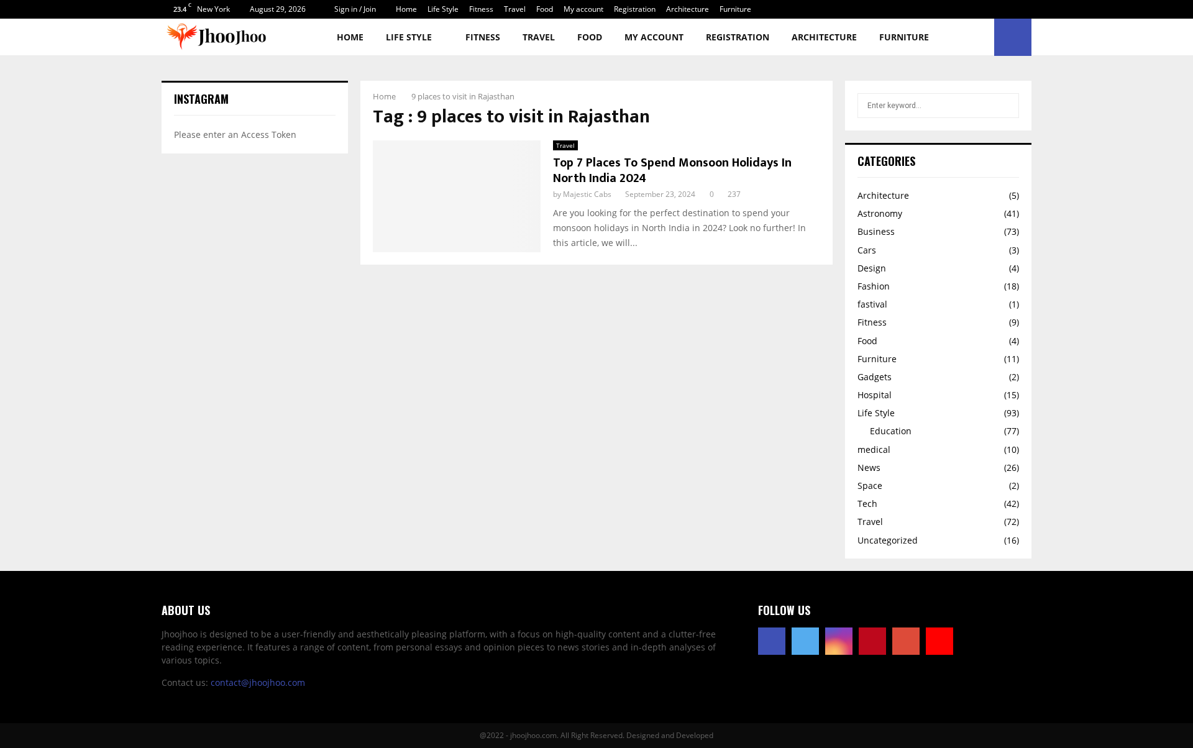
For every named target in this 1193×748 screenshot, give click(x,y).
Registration (635, 9)
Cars (866, 250)
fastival (872, 304)
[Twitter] (805, 641)
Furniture (735, 9)
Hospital (874, 395)
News (868, 467)
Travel (515, 9)
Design (871, 268)
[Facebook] (771, 641)
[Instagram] (838, 641)
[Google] (906, 641)
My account (583, 9)
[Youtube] (939, 641)
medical (873, 449)
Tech (867, 503)
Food (544, 9)
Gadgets (874, 377)
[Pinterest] (872, 641)
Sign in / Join (354, 9)
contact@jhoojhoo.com (258, 682)
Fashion (873, 286)
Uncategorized (887, 540)
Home (406, 9)
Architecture (687, 9)
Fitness (481, 9)
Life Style (443, 9)
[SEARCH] (1006, 105)
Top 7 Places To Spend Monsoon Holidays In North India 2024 (672, 170)
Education (891, 431)
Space (869, 485)
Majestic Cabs (587, 194)
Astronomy (879, 213)
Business (876, 231)
